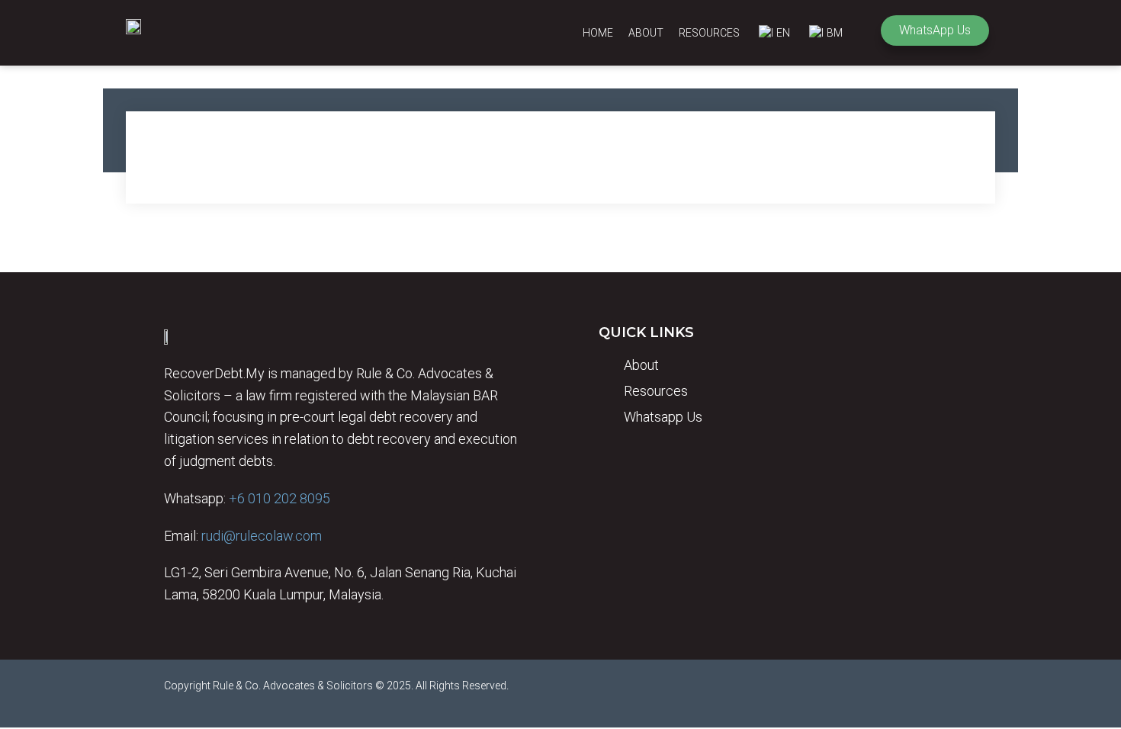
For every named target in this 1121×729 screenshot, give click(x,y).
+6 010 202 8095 (279, 498)
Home (598, 33)
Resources (709, 33)
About (645, 33)
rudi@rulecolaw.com (261, 536)
